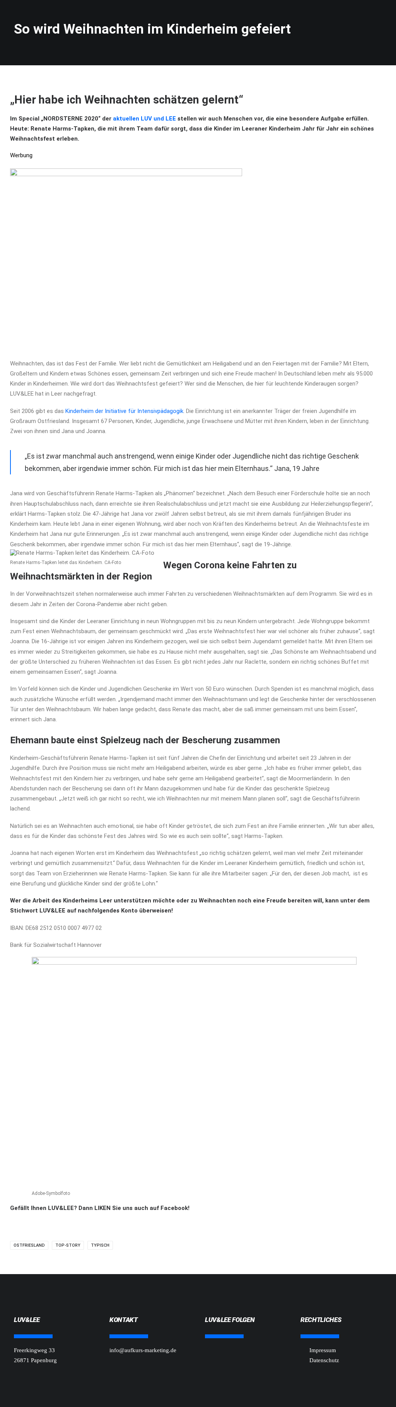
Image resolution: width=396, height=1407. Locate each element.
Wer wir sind (217, 17)
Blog (254, 17)
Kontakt (325, 17)
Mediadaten (366, 17)
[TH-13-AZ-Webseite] (126, 174)
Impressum (322, 1350)
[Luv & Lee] (29, 15)
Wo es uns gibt (167, 17)
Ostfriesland (29, 1245)
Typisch (100, 1245)
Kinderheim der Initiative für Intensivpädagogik (124, 411)
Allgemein (119, 17)
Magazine (287, 17)
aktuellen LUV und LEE (143, 118)
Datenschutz (324, 1360)
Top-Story (67, 1245)
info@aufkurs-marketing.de (142, 1350)
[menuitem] (122, 18)
